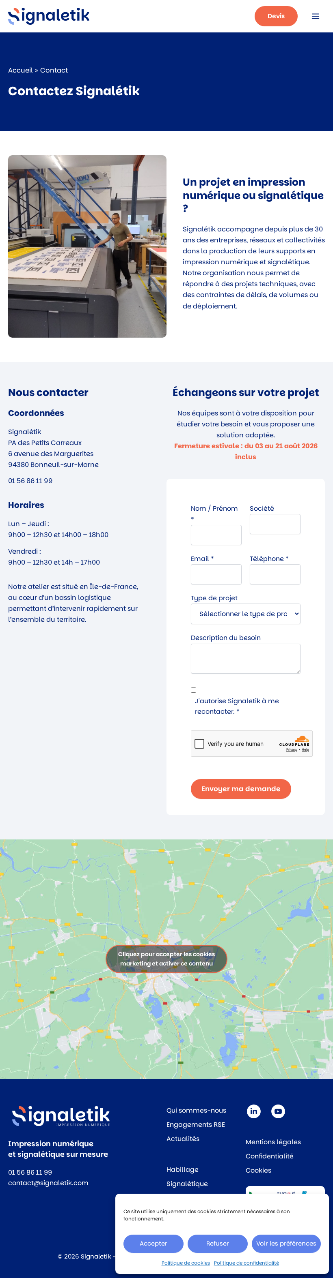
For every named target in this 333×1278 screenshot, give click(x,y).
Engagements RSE (195, 1124)
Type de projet (214, 598)
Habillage (182, 1169)
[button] (276, 16)
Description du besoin (226, 637)
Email (202, 558)
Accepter (153, 1243)
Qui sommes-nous (196, 1110)
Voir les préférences (286, 1243)
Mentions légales (273, 1142)
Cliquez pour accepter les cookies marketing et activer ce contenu (166, 959)
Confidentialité (270, 1156)
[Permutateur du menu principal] (315, 16)
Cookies (258, 1170)
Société (262, 508)
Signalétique (187, 1183)
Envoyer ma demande (241, 789)
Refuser (217, 1243)
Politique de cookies (186, 1262)
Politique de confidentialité (246, 1262)
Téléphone (269, 558)
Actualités (182, 1138)
